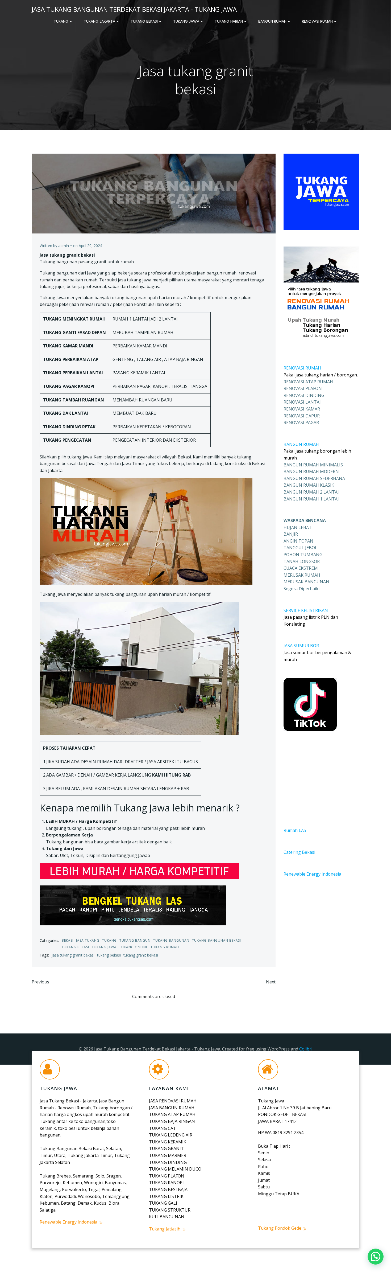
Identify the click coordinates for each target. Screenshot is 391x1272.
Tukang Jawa (186, 21)
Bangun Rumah (272, 21)
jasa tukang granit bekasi (73, 955)
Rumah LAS (295, 830)
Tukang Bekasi (144, 21)
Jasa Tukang (87, 940)
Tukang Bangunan (171, 940)
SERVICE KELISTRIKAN (306, 610)
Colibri (305, 1049)
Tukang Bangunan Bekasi (216, 940)
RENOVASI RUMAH (302, 368)
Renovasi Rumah (317, 21)
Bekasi (67, 940)
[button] (376, 1257)
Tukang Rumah (165, 947)
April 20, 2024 (90, 245)
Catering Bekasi (299, 852)
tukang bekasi (109, 955)
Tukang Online (133, 947)
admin (63, 245)
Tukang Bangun (135, 940)
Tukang (61, 21)
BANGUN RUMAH (301, 444)
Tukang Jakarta (99, 21)
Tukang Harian (229, 21)
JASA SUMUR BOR (301, 646)
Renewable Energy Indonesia (312, 874)
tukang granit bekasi (140, 955)
